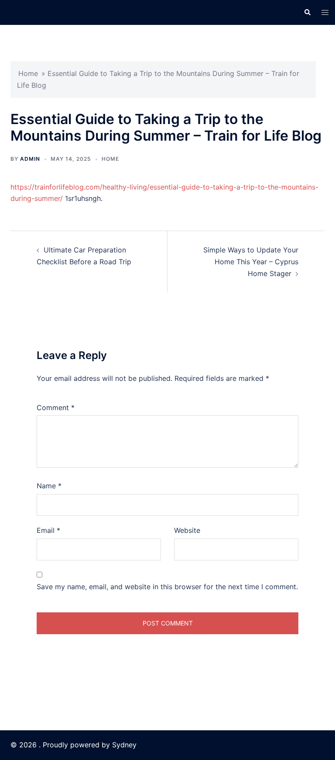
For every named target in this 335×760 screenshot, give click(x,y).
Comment (56, 407)
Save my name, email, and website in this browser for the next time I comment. (167, 586)
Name (49, 485)
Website (187, 530)
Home (28, 73)
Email (48, 530)
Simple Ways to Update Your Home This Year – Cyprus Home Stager (250, 261)
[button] (307, 12)
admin (30, 158)
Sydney (124, 744)
